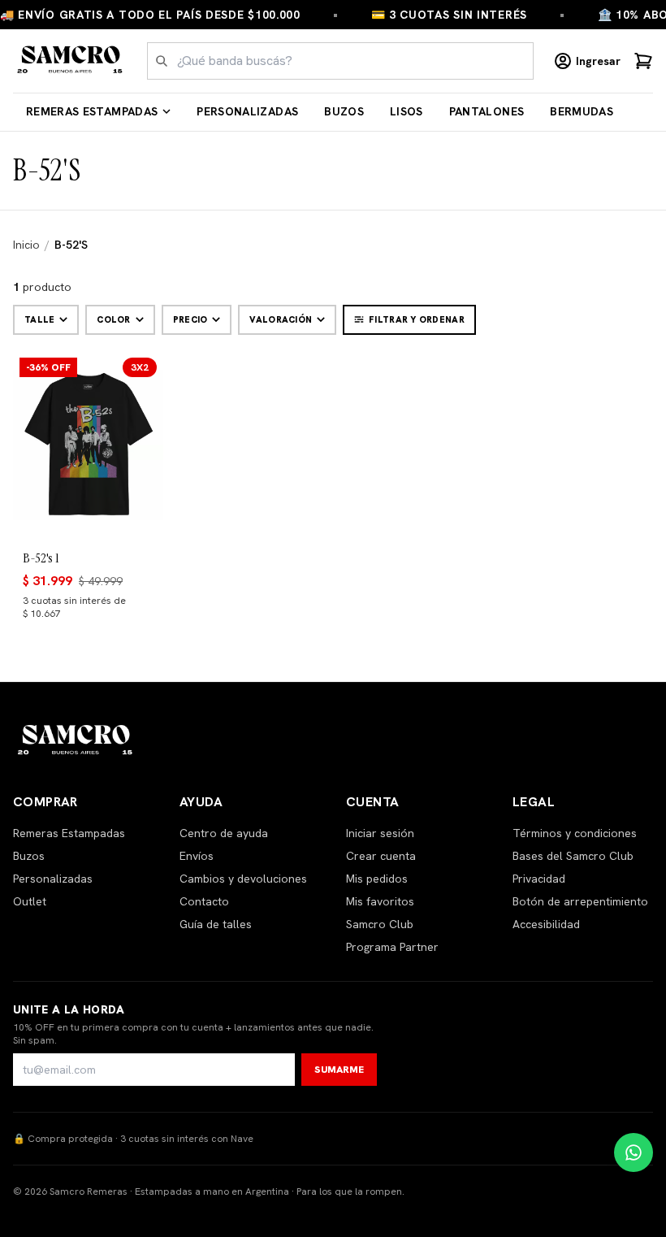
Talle (39, 319)
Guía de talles (215, 924)
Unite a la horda (69, 1009)
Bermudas (581, 111)
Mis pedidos (377, 878)
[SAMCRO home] (70, 61)
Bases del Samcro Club (573, 856)
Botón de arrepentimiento (580, 901)
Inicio (26, 244)
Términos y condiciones (574, 833)
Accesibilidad (546, 924)
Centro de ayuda (223, 833)
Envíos (196, 856)
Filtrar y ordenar (417, 319)
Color (113, 319)
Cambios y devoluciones (243, 878)
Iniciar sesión (380, 833)
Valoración (280, 319)
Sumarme (339, 1069)
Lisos (406, 111)
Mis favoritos (380, 901)
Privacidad (538, 878)
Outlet (29, 901)
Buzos (344, 111)
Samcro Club (379, 924)
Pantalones (487, 111)
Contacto (204, 901)
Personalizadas (247, 111)
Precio (190, 319)
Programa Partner (392, 947)
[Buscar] (161, 60)
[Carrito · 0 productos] (643, 61)
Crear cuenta (381, 856)
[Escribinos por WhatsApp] (633, 1152)
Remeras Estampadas (92, 111)
